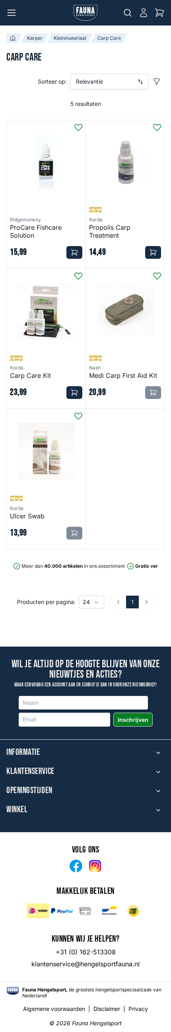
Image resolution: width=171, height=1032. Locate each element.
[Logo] (85, 12)
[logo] (12, 991)
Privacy (138, 1008)
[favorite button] (78, 127)
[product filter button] (157, 82)
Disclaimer (106, 1008)
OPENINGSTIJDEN (29, 791)
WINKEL (16, 810)
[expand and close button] (158, 752)
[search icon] (128, 13)
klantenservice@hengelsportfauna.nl (85, 964)
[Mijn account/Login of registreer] (144, 13)
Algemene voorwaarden (54, 1008)
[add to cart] (74, 252)
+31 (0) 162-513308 (86, 952)
